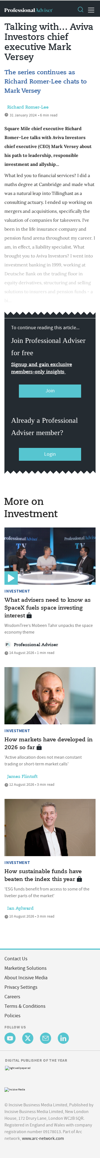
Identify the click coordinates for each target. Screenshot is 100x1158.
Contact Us (16, 959)
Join (50, 391)
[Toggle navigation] (89, 10)
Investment (17, 591)
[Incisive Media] (14, 1089)
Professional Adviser (36, 645)
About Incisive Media (26, 978)
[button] (80, 10)
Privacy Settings (21, 987)
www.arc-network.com (43, 1138)
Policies (12, 1016)
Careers (12, 997)
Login (50, 454)
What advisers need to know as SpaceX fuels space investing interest (47, 608)
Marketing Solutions (25, 968)
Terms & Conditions (25, 1006)
